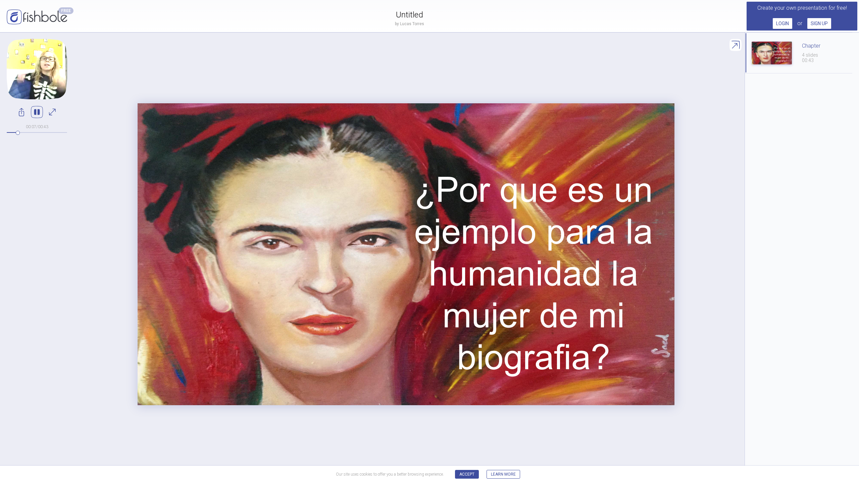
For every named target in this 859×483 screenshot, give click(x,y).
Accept (466, 474)
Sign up (819, 23)
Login (782, 23)
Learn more (503, 474)
